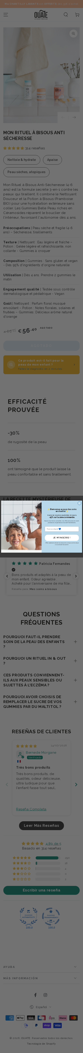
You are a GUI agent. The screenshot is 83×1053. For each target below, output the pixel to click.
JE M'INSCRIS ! (61, 537)
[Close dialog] (79, 503)
